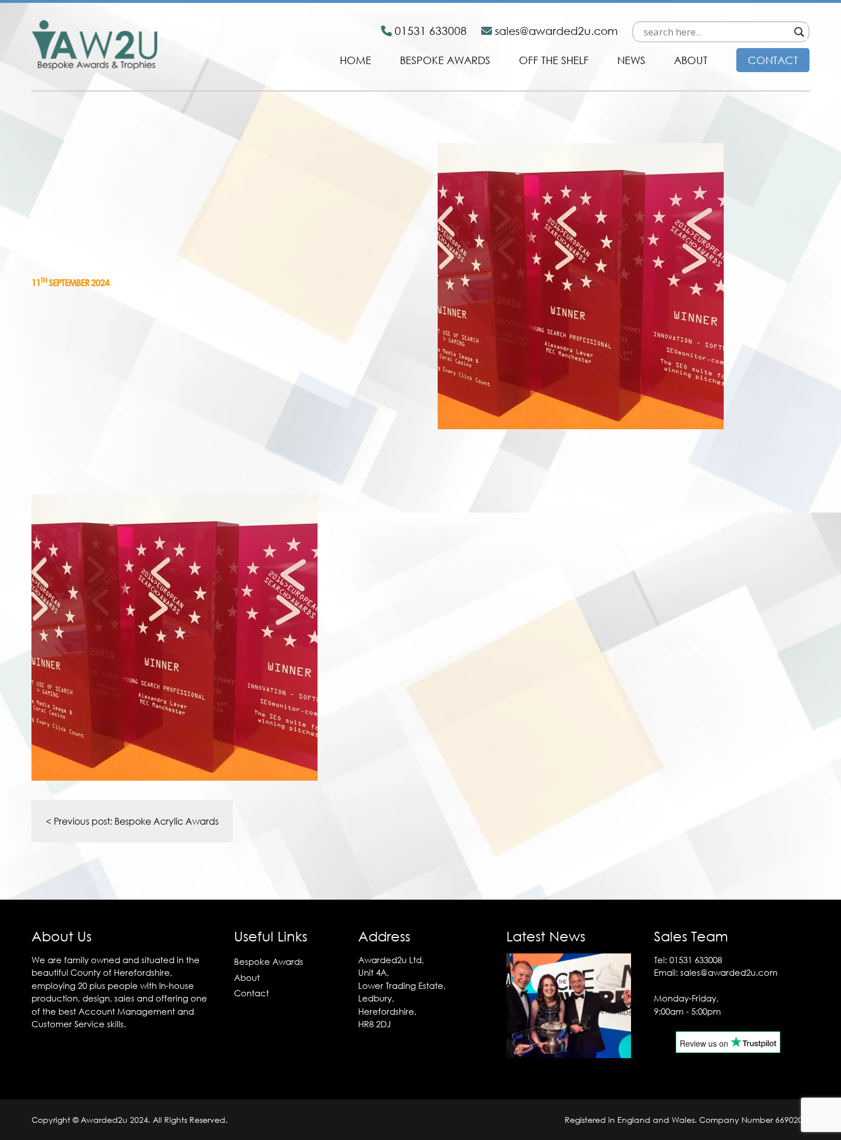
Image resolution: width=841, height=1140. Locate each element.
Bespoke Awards (445, 60)
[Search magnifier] (799, 32)
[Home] (94, 66)
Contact (773, 60)
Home (355, 60)
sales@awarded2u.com (728, 972)
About (691, 60)
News (631, 60)
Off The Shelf (554, 60)
